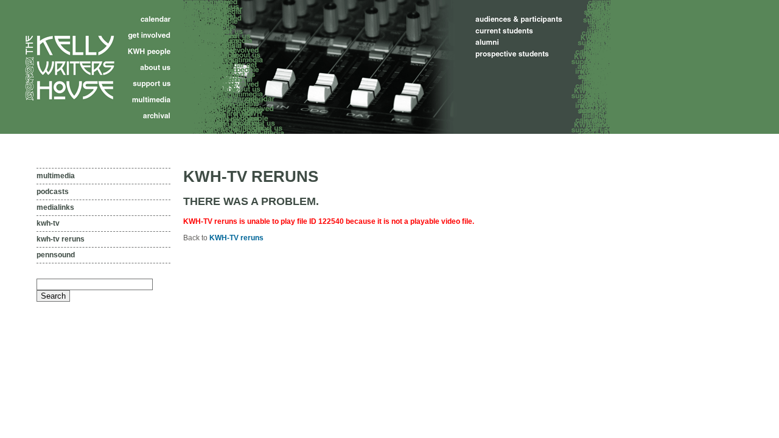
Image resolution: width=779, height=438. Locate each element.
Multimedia (56, 176)
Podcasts (53, 191)
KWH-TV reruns (61, 239)
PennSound (56, 255)
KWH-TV (48, 223)
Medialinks (55, 207)
